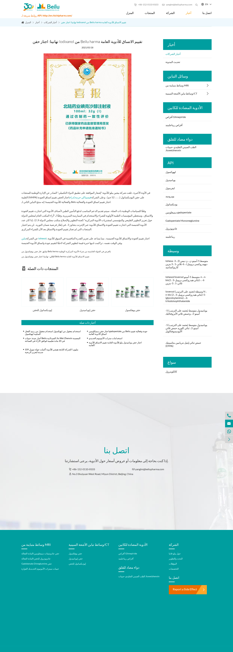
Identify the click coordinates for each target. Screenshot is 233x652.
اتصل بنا (207, 13)
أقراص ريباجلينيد (173, 125)
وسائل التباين (178, 76)
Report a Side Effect (185, 589)
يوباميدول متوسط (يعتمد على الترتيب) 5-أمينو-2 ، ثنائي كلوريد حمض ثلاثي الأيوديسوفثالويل (186, 328)
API (171, 162)
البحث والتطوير (176, 558)
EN (206, 4)
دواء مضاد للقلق (180, 139)
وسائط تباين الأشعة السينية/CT (181, 93)
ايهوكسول (170, 171)
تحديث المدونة (172, 61)
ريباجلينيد (170, 236)
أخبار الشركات (50, 22)
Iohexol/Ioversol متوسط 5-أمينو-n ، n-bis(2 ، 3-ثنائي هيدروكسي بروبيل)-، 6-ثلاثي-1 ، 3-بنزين (185, 280)
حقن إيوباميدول (87, 309)
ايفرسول (170, 188)
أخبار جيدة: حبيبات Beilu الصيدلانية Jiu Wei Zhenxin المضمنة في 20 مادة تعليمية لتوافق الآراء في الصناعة (52, 339)
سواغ (172, 362)
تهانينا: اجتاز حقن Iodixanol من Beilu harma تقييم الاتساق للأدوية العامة (93, 22)
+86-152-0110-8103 (146, 4)
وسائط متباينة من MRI (177, 85)
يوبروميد (169, 196)
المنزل (130, 13)
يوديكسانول (171, 204)
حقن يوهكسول (132, 309)
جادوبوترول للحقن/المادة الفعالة (36, 558)
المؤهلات (173, 563)
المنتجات (150, 13)
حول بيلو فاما (175, 553)
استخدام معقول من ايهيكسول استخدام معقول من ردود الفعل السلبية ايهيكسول (53, 332)
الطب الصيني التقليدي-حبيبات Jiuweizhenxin (180, 149)
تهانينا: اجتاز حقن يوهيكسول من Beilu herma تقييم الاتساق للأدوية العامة (55, 256)
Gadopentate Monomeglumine (182, 220)
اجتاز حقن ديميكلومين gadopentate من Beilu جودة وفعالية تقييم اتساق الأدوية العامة (118, 332)
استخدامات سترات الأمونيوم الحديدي (105, 338)
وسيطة (173, 250)
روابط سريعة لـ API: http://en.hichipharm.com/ (46, 15)
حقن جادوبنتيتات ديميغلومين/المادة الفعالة (40, 553)
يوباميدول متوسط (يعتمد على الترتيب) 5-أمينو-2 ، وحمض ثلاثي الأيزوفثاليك (186, 312)
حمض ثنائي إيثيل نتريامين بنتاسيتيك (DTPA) (183, 344)
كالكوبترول (171, 371)
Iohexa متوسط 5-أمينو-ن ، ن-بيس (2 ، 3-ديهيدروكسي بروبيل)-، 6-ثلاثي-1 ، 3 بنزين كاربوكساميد (186, 264)
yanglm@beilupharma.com (177, 4)
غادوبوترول (171, 228)
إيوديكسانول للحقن (42, 309)
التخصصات (174, 568)
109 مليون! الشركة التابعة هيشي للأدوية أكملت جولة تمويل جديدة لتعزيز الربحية (51, 351)
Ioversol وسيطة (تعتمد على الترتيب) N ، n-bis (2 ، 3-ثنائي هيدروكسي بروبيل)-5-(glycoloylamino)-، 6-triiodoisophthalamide (186, 296)
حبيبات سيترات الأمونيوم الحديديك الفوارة (40, 568)
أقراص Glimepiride (175, 116)
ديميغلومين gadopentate (178, 212)
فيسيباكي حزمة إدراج (80, 197)
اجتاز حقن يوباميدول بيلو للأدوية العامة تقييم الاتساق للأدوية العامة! (115, 344)
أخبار (188, 13)
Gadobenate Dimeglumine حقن (36, 563)
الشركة (170, 13)
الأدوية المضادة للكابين (185, 107)
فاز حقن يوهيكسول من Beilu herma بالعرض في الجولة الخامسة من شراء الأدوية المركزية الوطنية (66, 251)
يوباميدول (170, 180)
